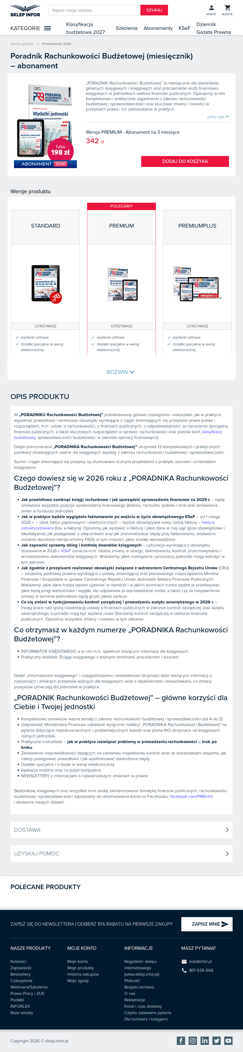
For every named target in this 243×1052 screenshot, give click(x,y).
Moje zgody (78, 980)
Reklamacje (134, 999)
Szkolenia (127, 28)
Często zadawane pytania (147, 1012)
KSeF (185, 28)
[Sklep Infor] (25, 10)
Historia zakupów (83, 974)
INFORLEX (20, 1006)
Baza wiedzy (21, 1012)
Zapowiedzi (20, 967)
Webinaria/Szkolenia (28, 987)
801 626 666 (201, 970)
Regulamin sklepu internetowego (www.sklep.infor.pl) (141, 968)
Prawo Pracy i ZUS (27, 993)
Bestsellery (20, 974)
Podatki (17, 999)
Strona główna (21, 44)
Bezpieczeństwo (139, 987)
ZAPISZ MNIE (210, 924)
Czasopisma (21, 980)
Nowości (18, 961)
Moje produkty (80, 967)
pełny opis (218, 116)
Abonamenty (158, 28)
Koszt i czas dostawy (143, 1006)
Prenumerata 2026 (56, 44)
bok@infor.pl (200, 961)
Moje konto (77, 961)
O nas (129, 993)
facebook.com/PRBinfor (191, 796)
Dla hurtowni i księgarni (146, 1019)
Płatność (132, 980)
